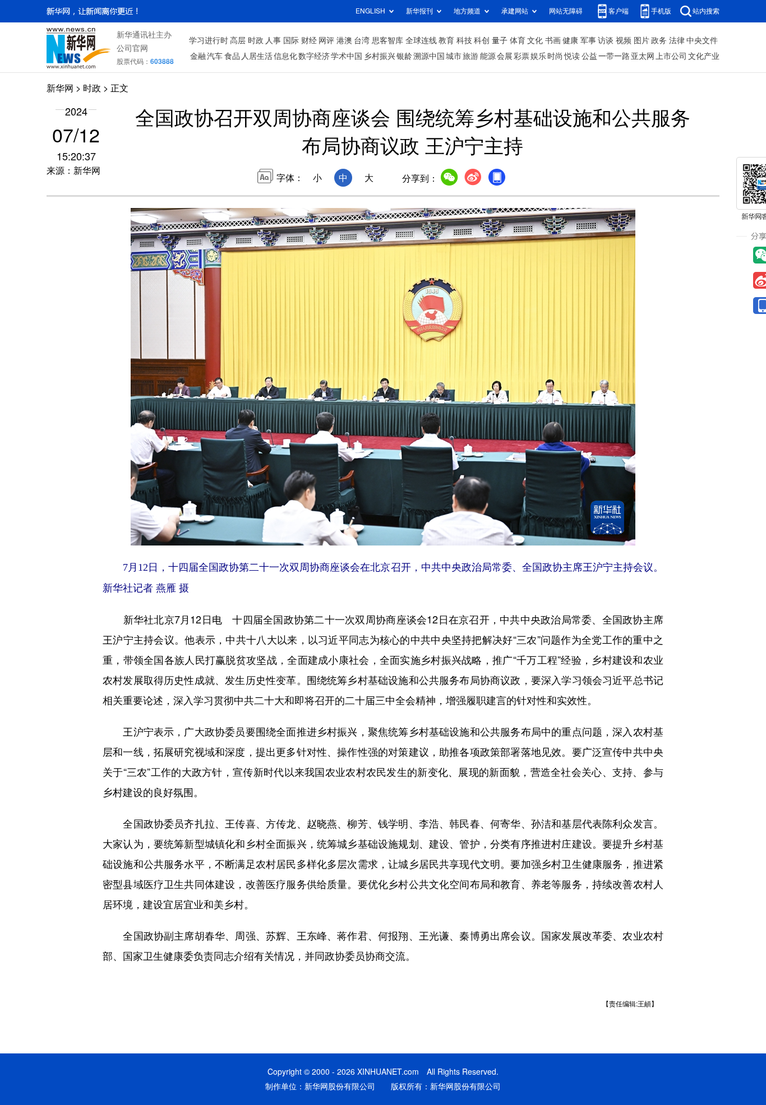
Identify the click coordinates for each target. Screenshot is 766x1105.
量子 (499, 40)
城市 (454, 56)
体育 (517, 40)
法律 (677, 40)
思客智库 (387, 40)
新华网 (60, 88)
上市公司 (671, 56)
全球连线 (421, 40)
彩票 (521, 56)
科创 (482, 40)
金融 (198, 56)
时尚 (555, 56)
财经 (309, 40)
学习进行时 (208, 40)
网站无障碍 (566, 11)
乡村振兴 (379, 56)
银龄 (404, 56)
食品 (232, 56)
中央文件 (702, 40)
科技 (464, 40)
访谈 (605, 40)
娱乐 (538, 56)
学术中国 (346, 56)
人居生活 (257, 56)
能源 (488, 56)
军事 (588, 40)
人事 (273, 40)
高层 (238, 40)
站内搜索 (706, 11)
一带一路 (614, 56)
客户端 (618, 11)
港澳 (344, 40)
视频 (623, 40)
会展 (505, 56)
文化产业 (703, 56)
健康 (570, 40)
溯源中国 (429, 56)
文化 (535, 40)
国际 (291, 40)
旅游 (470, 56)
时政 (256, 40)
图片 (641, 40)
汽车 (215, 56)
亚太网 (642, 56)
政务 (659, 40)
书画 (553, 40)
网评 (326, 40)
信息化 (285, 56)
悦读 (572, 56)
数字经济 (314, 56)
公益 (589, 56)
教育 (446, 40)
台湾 (362, 40)
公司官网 (132, 48)
